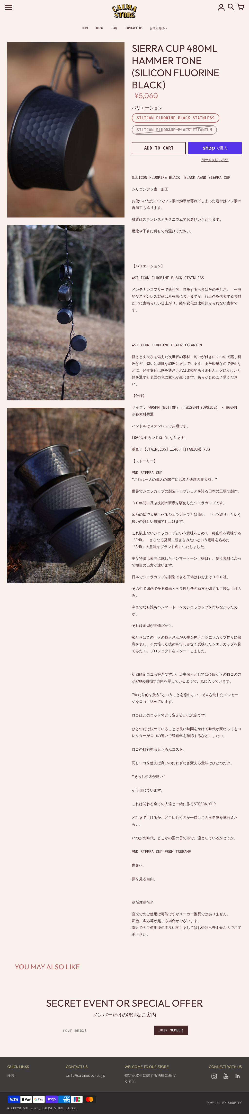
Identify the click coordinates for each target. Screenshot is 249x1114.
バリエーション (147, 108)
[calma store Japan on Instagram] (214, 1079)
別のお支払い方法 (215, 160)
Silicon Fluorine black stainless (175, 118)
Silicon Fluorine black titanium (174, 130)
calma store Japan (58, 1108)
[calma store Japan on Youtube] (226, 1079)
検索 (11, 1075)
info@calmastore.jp (85, 1075)
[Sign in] (221, 7)
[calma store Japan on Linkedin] (237, 1079)
